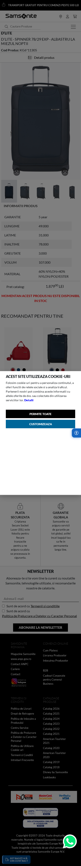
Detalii (28, 400)
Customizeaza (40, 424)
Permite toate (40, 414)
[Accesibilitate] (76, 433)
